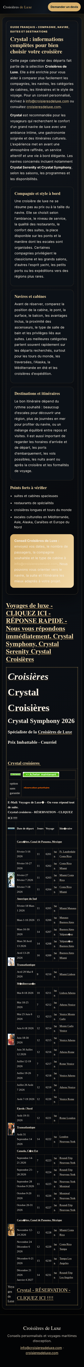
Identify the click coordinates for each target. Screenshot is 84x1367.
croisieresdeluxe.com (44, 107)
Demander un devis (64, 7)
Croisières (17, 7)
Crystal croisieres (24, 763)
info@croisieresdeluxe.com (47, 101)
